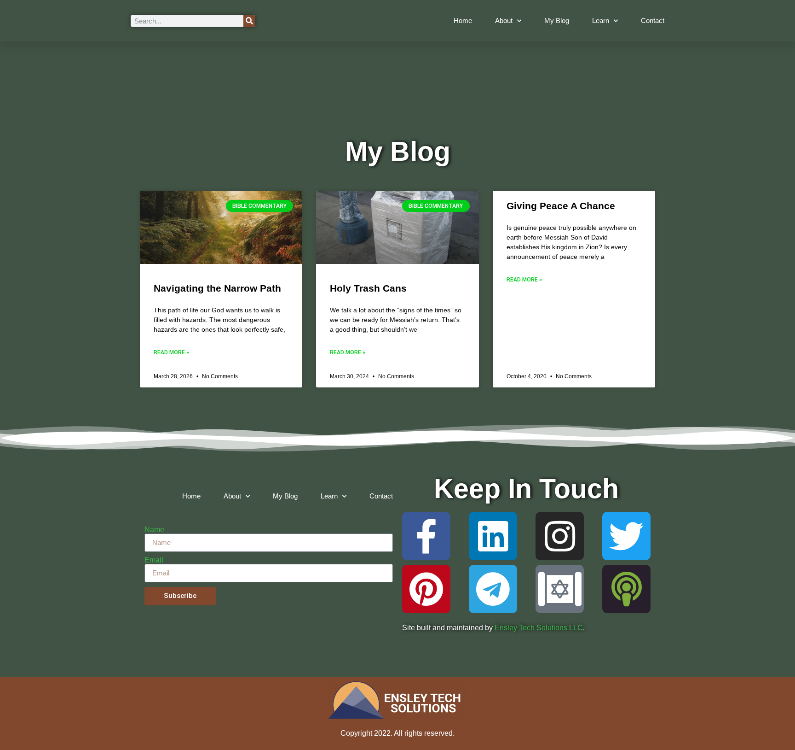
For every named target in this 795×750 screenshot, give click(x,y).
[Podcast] (626, 589)
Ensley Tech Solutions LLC (539, 628)
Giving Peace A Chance (561, 205)
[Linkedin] (493, 536)
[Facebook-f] (426, 536)
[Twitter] (626, 536)
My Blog (556, 20)
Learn (600, 20)
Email (153, 560)
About (504, 20)
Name (154, 529)
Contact (652, 20)
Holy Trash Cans (368, 288)
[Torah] (560, 589)
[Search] (249, 21)
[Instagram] (560, 536)
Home (463, 20)
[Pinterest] (426, 589)
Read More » (171, 352)
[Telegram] (493, 589)
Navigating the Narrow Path (217, 288)
